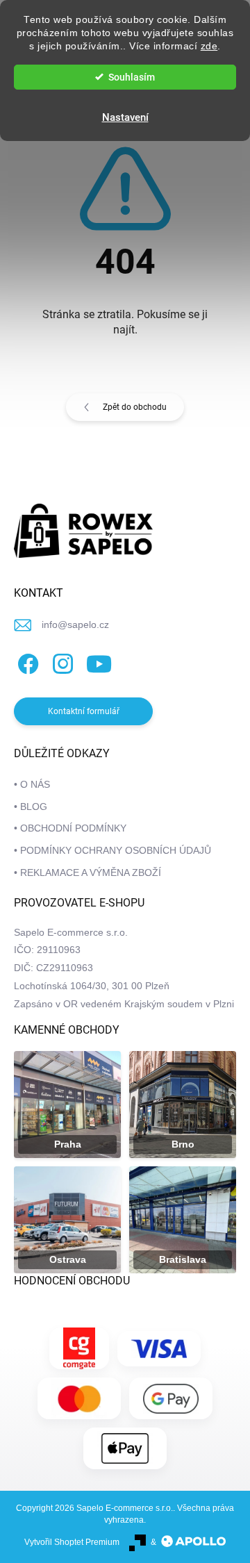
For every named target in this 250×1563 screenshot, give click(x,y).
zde (209, 46)
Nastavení (125, 117)
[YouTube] (99, 662)
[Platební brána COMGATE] (79, 1348)
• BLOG (30, 806)
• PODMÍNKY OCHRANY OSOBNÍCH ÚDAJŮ (112, 850)
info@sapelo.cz (75, 624)
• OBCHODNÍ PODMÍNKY (70, 828)
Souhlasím (131, 77)
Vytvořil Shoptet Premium (71, 1542)
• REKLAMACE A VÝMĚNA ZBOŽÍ (87, 872)
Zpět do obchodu (135, 407)
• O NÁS (32, 784)
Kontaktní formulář (83, 711)
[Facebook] (26, 662)
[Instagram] (61, 662)
